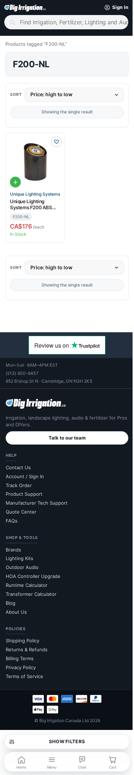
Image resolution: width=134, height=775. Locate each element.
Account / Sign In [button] (25, 473)
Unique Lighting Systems (34, 191)
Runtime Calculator (27, 582)
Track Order (19, 482)
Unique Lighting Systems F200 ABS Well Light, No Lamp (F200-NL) (31, 202)
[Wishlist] (53, 141)
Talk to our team (64, 434)
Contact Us (18, 464)
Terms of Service (24, 673)
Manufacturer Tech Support (37, 500)
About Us (16, 609)
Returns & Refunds (27, 646)
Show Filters (64, 741)
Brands (13, 546)
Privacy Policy (21, 664)
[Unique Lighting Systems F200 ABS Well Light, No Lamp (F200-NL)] (34, 161)
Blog (10, 600)
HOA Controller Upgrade (33, 573)
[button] (109, 7)
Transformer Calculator (31, 591)
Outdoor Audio (22, 564)
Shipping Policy (22, 638)
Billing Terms (20, 655)
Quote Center (21, 509)
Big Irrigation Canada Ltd (61, 717)
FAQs (12, 518)
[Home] (25, 7)
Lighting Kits (19, 555)
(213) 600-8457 (22, 370)
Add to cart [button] (15, 179)
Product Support (24, 491)
